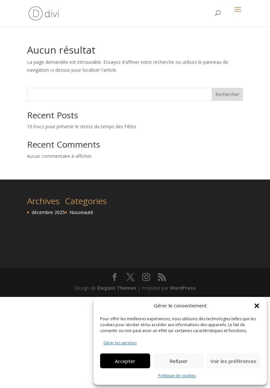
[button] (257, 306)
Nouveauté (81, 212)
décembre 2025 (48, 212)
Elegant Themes (116, 288)
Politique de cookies (177, 375)
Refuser (179, 361)
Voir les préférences (233, 361)
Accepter (125, 361)
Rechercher (227, 94)
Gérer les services (120, 343)
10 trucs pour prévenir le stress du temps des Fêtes (81, 126)
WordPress (183, 288)
